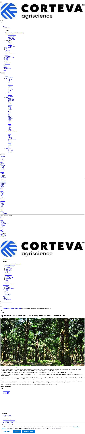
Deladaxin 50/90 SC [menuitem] (12, 35)
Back (4, 26)
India (9, 81)
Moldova (10, 117)
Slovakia (9, 124)
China (9, 80)
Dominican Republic (12, 139)
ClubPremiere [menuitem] (8, 68)
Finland (9, 107)
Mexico (9, 143)
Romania (10, 121)
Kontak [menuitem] (4, 70)
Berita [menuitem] (4, 65)
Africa (6, 76)
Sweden (9, 127)
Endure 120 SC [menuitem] (11, 38)
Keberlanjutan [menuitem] (8, 56)
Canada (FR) (10, 150)
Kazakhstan (10, 85)
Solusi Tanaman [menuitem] (8, 47)
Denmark (10, 105)
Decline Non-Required (28, 431)
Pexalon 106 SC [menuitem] (11, 36)
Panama (9, 144)
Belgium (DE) (11, 100)
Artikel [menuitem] (6, 66)
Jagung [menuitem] (6, 49)
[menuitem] (14, 32)
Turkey (9, 128)
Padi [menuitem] (6, 48)
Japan (9, 83)
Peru (9, 146)
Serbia (9, 122)
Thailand (9, 91)
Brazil (9, 135)
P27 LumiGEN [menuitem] (11, 43)
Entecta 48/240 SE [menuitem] (11, 39)
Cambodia (10, 79)
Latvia (9, 115)
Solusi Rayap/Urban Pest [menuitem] (10, 52)
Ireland (9, 112)
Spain (9, 126)
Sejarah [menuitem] (6, 61)
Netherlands (10, 118)
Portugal (9, 120)
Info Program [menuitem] (5, 67)
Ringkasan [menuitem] (10, 41)
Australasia (7, 93)
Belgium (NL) (11, 99)
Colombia (10, 137)
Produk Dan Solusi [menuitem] (6, 27)
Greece (9, 110)
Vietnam (9, 92)
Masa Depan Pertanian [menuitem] (9, 57)
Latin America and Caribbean (11, 131)
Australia (10, 95)
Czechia (9, 104)
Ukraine (9, 129)
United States (10, 151)
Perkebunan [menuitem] (7, 51)
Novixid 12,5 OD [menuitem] (11, 37)
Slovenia (9, 125)
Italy (9, 114)
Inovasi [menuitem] (6, 55)
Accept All (17, 431)
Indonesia (2, 72)
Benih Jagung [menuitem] (8, 40)
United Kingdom (11, 130)
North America (8, 148)
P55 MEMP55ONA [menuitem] (12, 46)
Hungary (9, 111)
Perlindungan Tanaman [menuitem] (10, 33)
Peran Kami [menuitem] (5, 58)
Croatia (9, 102)
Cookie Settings (6, 431)
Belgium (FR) (10, 98)
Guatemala (10, 141)
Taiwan (9, 90)
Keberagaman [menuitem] (8, 62)
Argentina (10, 133)
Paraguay (10, 145)
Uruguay (9, 147)
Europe (6, 97)
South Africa (10, 77)
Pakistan (9, 87)
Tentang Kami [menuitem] (6, 54)
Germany (10, 109)
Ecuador (9, 140)
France (9, 108)
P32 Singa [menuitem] (10, 45)
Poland (9, 119)
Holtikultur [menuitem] (7, 50)
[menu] (0, 1)
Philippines (10, 88)
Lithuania (10, 116)
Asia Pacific (7, 78)
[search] (0, 306)
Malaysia (10, 86)
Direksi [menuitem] (6, 60)
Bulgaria (9, 101)
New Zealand (10, 96)
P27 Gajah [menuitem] (10, 42)
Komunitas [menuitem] (7, 64)
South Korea (10, 89)
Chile (9, 136)
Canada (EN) (10, 149)
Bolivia (9, 134)
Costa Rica (10, 138)
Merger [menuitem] (6, 59)
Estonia (9, 106)
